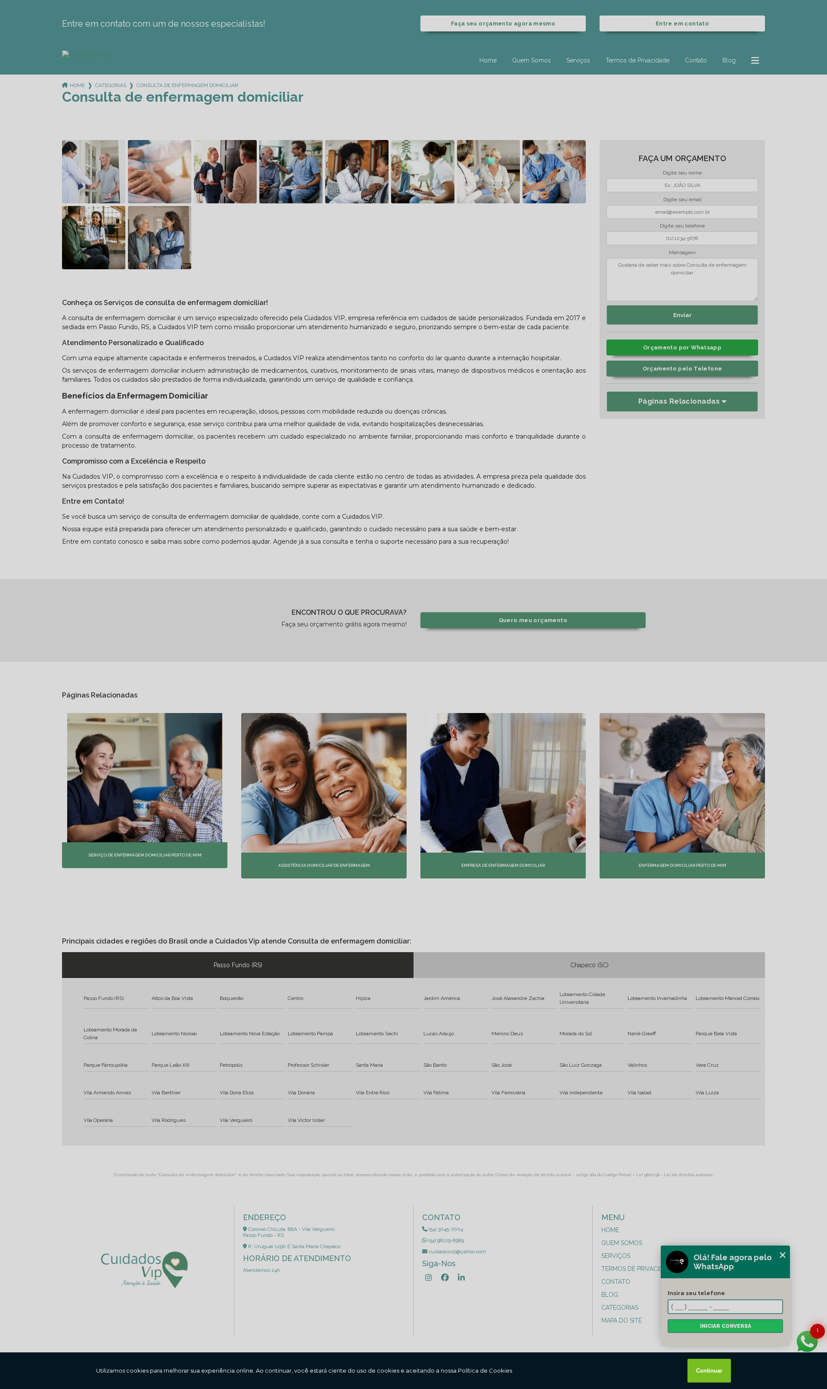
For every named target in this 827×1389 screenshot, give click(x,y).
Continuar (709, 1370)
